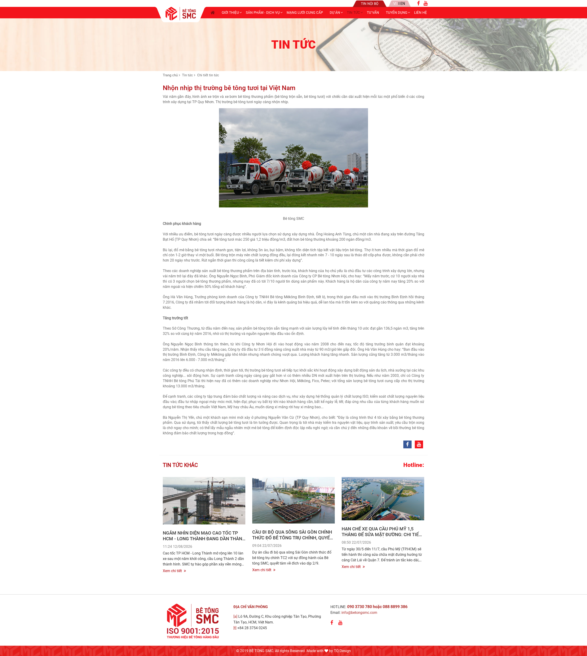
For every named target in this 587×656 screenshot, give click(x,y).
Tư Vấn (373, 13)
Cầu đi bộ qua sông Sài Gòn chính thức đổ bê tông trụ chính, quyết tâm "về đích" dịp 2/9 (292, 537)
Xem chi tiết (173, 571)
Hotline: (413, 465)
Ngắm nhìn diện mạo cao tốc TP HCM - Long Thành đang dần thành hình (204, 538)
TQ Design (342, 651)
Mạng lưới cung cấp (305, 13)
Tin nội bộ (369, 4)
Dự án (335, 13)
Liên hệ (420, 13)
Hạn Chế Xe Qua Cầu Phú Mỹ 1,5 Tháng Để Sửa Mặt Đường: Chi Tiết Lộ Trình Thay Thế (381, 534)
